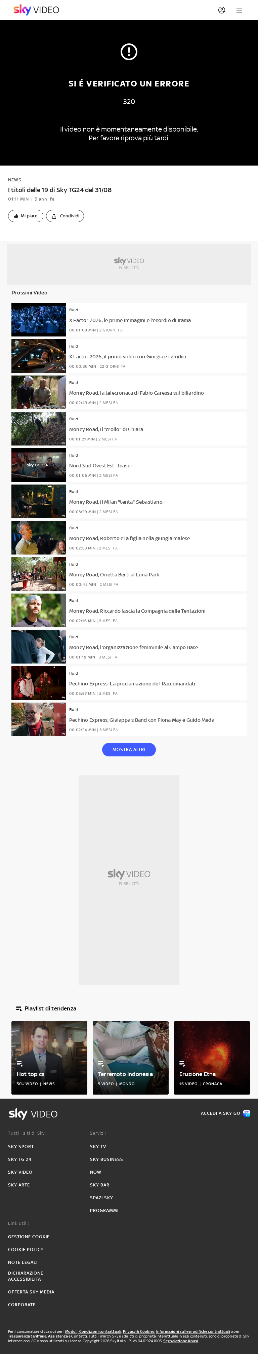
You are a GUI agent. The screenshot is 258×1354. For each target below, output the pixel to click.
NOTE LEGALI (23, 1262)
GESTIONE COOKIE (29, 1236)
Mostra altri (129, 749)
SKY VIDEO (20, 1172)
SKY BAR (100, 1184)
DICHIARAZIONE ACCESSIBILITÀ (25, 1276)
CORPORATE (22, 1304)
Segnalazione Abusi (181, 1341)
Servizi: (98, 1133)
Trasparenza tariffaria (27, 1336)
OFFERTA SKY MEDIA (31, 1291)
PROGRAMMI (104, 1210)
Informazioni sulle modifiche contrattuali (193, 1331)
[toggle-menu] (239, 10)
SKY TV (98, 1146)
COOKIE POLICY (26, 1249)
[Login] (222, 10)
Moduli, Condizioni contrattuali (93, 1331)
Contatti (79, 1336)
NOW (95, 1172)
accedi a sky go (221, 1113)
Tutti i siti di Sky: (27, 1133)
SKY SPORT (21, 1146)
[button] (25, 216)
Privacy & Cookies (139, 1331)
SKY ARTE (19, 1184)
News (15, 179)
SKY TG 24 (20, 1159)
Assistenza (58, 1336)
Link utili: (18, 1223)
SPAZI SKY (101, 1197)
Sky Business (106, 1159)
